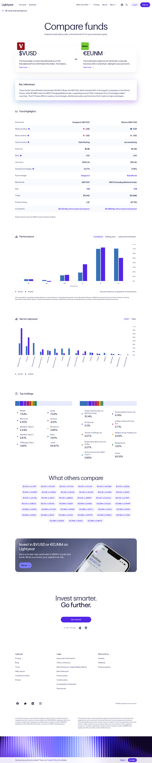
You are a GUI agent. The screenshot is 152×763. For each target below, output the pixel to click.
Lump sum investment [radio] (127, 237)
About (104, 5)
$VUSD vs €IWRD (84, 498)
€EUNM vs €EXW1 (67, 509)
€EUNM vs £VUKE (66, 515)
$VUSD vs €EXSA (48, 504)
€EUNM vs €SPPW (85, 515)
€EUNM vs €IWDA (104, 515)
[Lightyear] (8, 4)
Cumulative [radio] (98, 237)
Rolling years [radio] (110, 237)
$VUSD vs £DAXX (105, 492)
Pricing (96, 5)
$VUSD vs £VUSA (67, 486)
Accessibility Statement (66, 684)
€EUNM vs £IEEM (66, 504)
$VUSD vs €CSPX (48, 486)
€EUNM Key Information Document (121, 209)
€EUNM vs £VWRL (29, 509)
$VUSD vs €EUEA (68, 492)
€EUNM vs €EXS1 (123, 509)
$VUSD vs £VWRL (49, 492)
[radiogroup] (115, 236)
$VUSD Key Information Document (74, 209)
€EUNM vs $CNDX (57, 521)
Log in (134, 5)
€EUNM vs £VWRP (122, 504)
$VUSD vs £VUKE (30, 498)
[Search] (126, 4)
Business (32, 5)
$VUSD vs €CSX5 (86, 492)
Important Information (66, 658)
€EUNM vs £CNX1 (123, 515)
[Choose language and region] (122, 4)
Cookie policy (62, 680)
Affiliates (101, 663)
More (112, 5)
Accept (132, 760)
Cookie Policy (52, 760)
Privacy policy (62, 676)
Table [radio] (133, 319)
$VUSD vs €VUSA (85, 486)
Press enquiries (104, 667)
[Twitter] (25, 703)
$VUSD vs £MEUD (29, 504)
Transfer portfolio (22, 676)
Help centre (20, 671)
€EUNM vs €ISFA (47, 515)
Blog (17, 663)
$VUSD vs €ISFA (47, 498)
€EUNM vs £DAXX (29, 515)
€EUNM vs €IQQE (104, 504)
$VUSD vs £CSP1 (29, 486)
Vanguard (85, 175)
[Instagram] (40, 703)
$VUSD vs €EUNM (104, 486)
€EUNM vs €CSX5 (48, 509)
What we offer (82, 5)
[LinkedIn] (32, 703)
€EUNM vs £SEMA (85, 504)
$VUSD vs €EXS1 (122, 492)
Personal (22, 5)
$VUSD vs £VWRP (30, 492)
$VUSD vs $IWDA (66, 498)
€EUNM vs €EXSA (76, 521)
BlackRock (132, 175)
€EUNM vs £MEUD (95, 521)
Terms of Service (63, 663)
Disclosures (61, 688)
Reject (123, 760)
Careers (101, 658)
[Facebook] (17, 703)
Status (18, 680)
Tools (17, 667)
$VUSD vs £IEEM (122, 486)
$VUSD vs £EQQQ (103, 498)
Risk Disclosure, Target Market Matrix (72, 667)
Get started (76, 620)
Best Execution (63, 671)
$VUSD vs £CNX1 (122, 498)
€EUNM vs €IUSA (105, 509)
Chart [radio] (126, 319)
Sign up (145, 5)
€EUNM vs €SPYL (86, 509)
